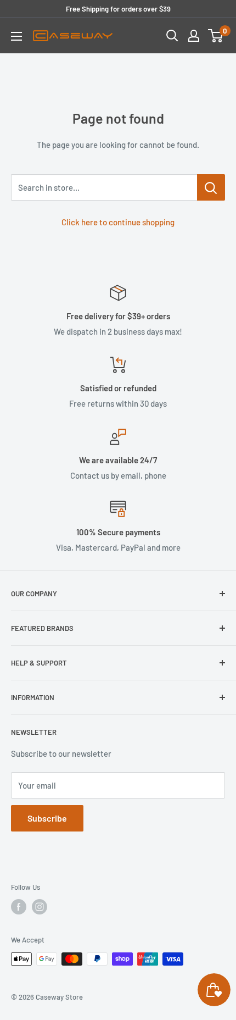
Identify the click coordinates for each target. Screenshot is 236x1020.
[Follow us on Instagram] (39, 906)
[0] (216, 35)
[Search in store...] (211, 187)
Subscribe (47, 818)
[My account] (193, 36)
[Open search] (172, 36)
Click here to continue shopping (118, 222)
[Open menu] (16, 36)
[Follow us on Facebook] (18, 906)
